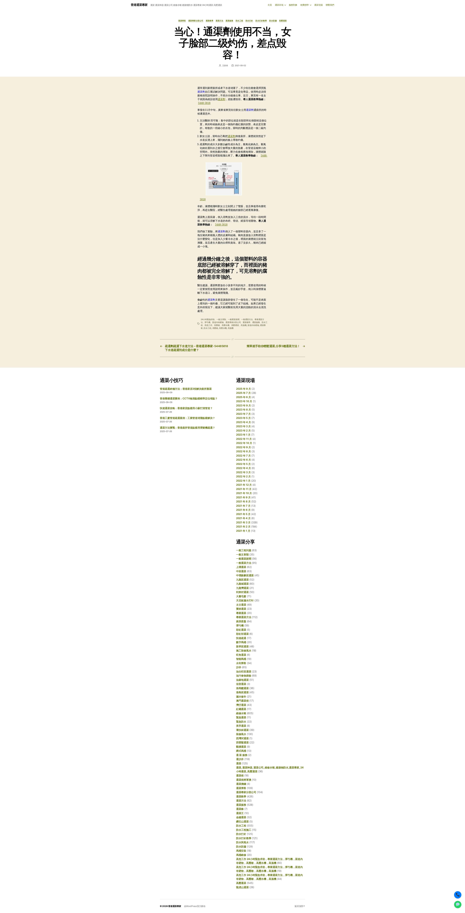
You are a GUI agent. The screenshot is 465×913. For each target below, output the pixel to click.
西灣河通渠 (242, 738)
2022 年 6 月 (243, 459)
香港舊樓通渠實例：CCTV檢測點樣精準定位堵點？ (189, 398)
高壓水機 (223, 328)
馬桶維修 (241, 854)
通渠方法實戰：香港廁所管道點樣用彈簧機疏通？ (187, 427)
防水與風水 (242, 842)
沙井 (238, 667)
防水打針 (249, 21)
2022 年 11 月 (244, 438)
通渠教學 (209, 21)
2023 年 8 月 (243, 409)
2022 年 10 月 (244, 443)
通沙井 (240, 759)
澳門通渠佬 (242, 700)
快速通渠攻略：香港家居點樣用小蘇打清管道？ (186, 408)
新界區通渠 (242, 646)
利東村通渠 (242, 592)
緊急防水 (241, 721)
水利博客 (241, 663)
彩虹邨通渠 (242, 633)
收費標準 (304, 5)
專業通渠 (241, 613)
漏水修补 (241, 696)
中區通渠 (241, 571)
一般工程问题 (243, 550)
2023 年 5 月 (243, 418)
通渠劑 (221, 99)
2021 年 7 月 (243, 505)
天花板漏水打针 (245, 600)
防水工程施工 (243, 829)
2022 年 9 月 (243, 447)
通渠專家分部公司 (195, 21)
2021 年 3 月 (243, 522)
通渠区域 (279, 5)
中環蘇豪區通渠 (245, 575)
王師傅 (225, 65)
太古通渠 (241, 604)
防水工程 (239, 21)
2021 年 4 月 (243, 518)
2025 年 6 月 (243, 397)
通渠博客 (182, 21)
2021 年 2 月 (243, 526)
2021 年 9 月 (243, 497)
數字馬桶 (241, 642)
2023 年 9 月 (243, 405)
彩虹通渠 (241, 629)
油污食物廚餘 (243, 675)
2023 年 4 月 (243, 422)
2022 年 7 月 (243, 455)
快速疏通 (241, 638)
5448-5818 (204, 103)
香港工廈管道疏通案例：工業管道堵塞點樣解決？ (187, 418)
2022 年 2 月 (243, 476)
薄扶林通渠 (242, 730)
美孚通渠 (241, 725)
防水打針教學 (261, 21)
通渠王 (240, 813)
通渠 (238, 763)
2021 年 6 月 (243, 509)
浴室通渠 (241, 684)
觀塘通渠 (241, 746)
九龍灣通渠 (242, 587)
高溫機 (230, 328)
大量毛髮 (241, 596)
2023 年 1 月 (243, 434)
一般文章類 (242, 554)
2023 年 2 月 (243, 430)
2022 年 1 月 (243, 480)
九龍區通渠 (242, 579)
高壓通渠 (283, 21)
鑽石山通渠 (242, 821)
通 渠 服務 (241, 755)
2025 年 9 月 (243, 388)
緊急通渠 (241, 717)
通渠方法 (219, 21)
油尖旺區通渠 (243, 671)
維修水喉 (241, 713)
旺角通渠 (241, 654)
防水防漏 (273, 21)
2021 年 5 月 (243, 514)
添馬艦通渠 (242, 688)
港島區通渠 (242, 692)
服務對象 (293, 5)
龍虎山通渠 (242, 887)
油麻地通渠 (242, 679)
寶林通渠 (241, 608)
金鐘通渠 (241, 817)
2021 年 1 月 (243, 530)
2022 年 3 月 (243, 472)
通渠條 (240, 808)
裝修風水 (241, 734)
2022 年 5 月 (243, 464)
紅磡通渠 (241, 709)
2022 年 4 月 (243, 468)
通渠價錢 (241, 783)
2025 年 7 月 (243, 392)
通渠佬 (240, 775)
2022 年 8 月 (243, 451)
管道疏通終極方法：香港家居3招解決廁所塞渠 (186, 388)
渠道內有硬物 (253, 325)
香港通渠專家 (139, 4)
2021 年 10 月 (244, 493)
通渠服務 (229, 21)
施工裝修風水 (243, 650)
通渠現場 (318, 5)
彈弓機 (240, 625)
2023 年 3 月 (243, 426)
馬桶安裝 (241, 850)
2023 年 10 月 (244, 401)
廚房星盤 (241, 621)
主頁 (270, 5)
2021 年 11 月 (244, 489)
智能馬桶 (241, 658)
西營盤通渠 (242, 742)
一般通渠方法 (243, 562)
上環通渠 (241, 567)
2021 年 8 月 (243, 501)
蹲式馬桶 (241, 750)
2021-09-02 (240, 65)
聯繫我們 (330, 5)
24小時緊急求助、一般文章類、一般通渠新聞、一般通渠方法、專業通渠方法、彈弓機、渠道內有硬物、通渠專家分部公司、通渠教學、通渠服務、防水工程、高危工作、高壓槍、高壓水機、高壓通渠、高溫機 (234, 322)
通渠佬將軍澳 (243, 779)
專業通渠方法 (243, 617)
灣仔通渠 (241, 704)
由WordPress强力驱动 (194, 906)
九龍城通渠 (242, 583)
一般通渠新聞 (243, 558)
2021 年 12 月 (244, 484)
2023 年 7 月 (243, 413)
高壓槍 (215, 328)
